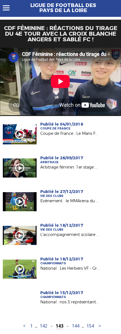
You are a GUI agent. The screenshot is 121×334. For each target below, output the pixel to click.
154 (90, 326)
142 (43, 326)
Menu (9, 7)
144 (75, 326)
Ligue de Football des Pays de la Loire (63, 7)
